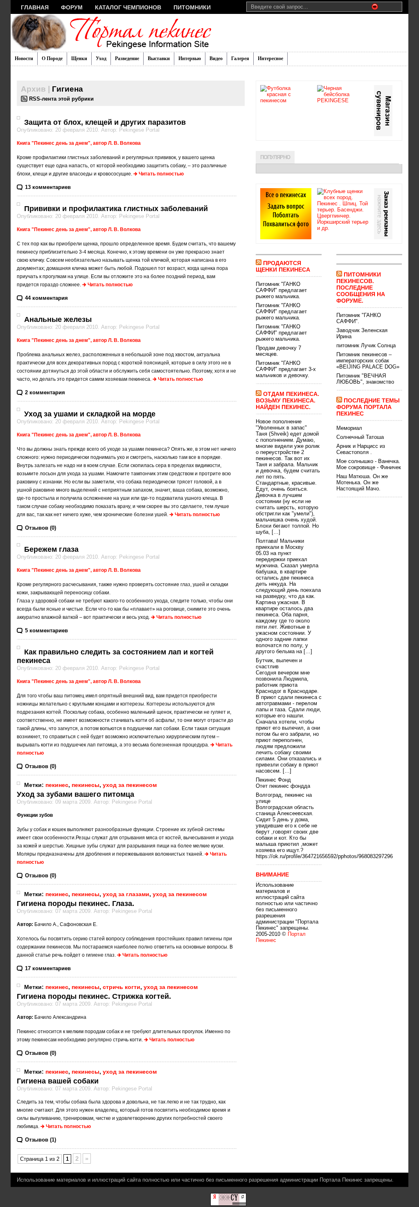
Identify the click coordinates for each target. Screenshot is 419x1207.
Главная (35, 7)
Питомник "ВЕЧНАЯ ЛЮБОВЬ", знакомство (365, 379)
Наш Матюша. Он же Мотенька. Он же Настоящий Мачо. (362, 482)
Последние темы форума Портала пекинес (368, 407)
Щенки (79, 58)
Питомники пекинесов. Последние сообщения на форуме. (360, 287)
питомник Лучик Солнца (366, 345)
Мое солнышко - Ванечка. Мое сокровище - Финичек (368, 464)
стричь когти (121, 987)
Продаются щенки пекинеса (283, 266)
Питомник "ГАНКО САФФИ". (358, 318)
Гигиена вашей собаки (58, 1081)
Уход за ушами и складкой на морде (89, 414)
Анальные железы (58, 319)
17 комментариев (48, 968)
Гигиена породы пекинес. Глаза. (75, 903)
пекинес (56, 785)
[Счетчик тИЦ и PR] (228, 1204)
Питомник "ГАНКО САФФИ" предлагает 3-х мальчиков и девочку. (286, 369)
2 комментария (45, 392)
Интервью (189, 58)
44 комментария (46, 298)
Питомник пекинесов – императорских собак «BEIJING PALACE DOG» (367, 360)
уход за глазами (126, 894)
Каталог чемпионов (128, 7)
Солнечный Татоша (360, 437)
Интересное (270, 58)
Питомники (192, 7)
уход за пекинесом (130, 785)
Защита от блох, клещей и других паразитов (105, 122)
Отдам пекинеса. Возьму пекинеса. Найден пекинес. (287, 400)
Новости (24, 58)
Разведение (127, 58)
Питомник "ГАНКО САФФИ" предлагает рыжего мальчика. (281, 290)
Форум (72, 7)
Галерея (240, 58)
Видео (216, 58)
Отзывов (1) (40, 1140)
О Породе (52, 58)
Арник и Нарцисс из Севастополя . (360, 449)
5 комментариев (46, 630)
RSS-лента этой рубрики (61, 99)
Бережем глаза (51, 549)
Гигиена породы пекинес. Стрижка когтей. (94, 996)
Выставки (159, 58)
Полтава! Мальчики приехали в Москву (280, 544)
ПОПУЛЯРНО (275, 157)
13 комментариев (48, 187)
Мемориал (349, 428)
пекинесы (85, 785)
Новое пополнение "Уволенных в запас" (281, 424)
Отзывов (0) (40, 528)
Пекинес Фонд (273, 780)
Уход (101, 58)
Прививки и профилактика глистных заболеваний (116, 209)
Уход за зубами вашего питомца (75, 794)
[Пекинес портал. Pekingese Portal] (90, 33)
